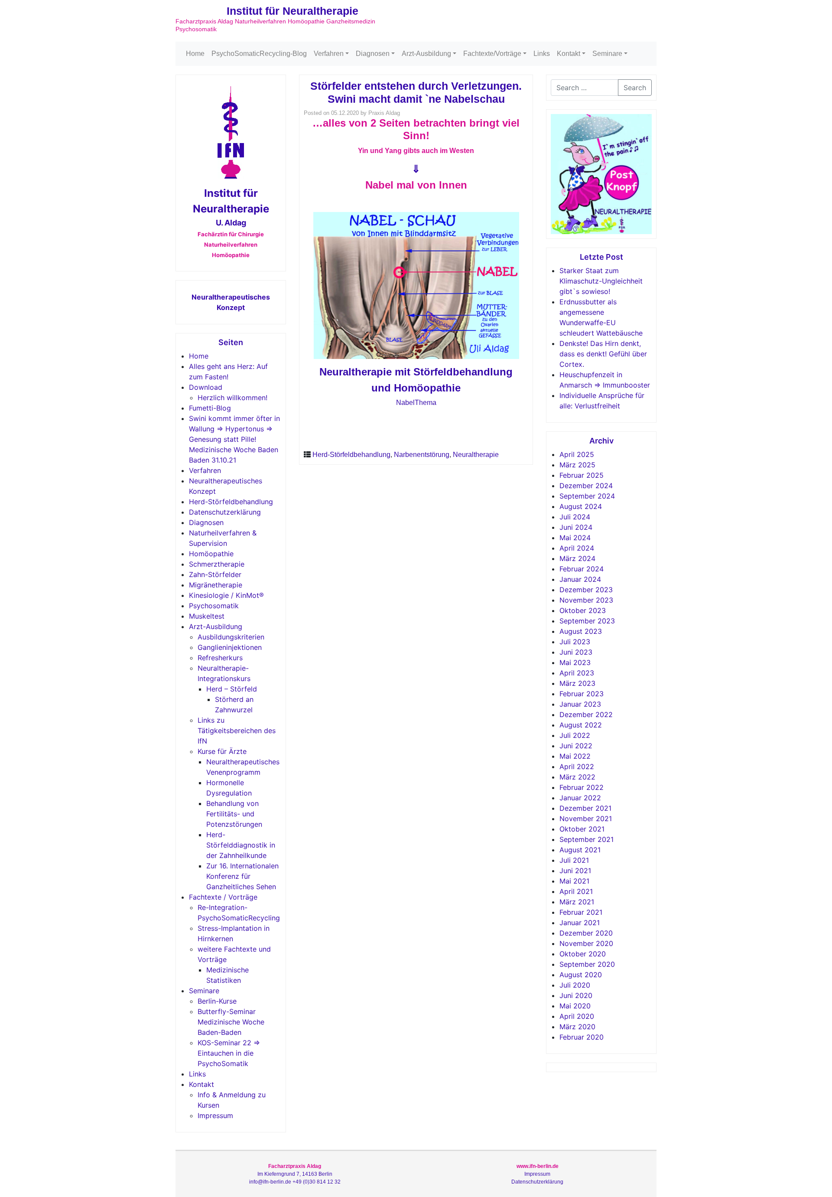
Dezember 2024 (586, 485)
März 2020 (577, 1026)
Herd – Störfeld (231, 689)
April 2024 (576, 548)
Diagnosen (373, 53)
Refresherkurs (220, 657)
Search (635, 87)
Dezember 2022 (586, 714)
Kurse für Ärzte (222, 751)
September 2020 (587, 964)
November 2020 (586, 943)
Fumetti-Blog (210, 408)
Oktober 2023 (582, 610)
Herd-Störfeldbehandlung (231, 501)
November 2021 (585, 818)
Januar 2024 (580, 579)
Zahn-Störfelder (215, 574)
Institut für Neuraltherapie (292, 11)
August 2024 (580, 506)
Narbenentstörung (421, 454)
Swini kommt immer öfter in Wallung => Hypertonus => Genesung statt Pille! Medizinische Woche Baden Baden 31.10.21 (234, 439)
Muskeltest (206, 616)
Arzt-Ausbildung (426, 53)
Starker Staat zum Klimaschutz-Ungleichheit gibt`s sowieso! (601, 281)
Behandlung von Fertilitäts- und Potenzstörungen (234, 813)
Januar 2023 (580, 704)
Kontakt (568, 53)
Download (205, 387)
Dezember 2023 (586, 589)
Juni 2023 (575, 652)
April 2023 (576, 673)
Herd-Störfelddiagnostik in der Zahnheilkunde (240, 845)
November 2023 (586, 600)
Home (195, 53)
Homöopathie (211, 553)
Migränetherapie (215, 585)
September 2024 (587, 496)
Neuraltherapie (476, 454)
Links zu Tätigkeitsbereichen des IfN (237, 730)
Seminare (607, 53)
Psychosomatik (214, 605)
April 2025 (576, 454)
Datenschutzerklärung (225, 512)
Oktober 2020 (582, 953)
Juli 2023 (574, 641)
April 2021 (576, 891)
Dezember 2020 (586, 933)
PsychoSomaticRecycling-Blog (259, 53)
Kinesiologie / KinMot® (226, 595)
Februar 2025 (581, 475)
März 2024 (577, 558)
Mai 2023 (575, 662)
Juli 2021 (574, 860)
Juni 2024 (575, 527)
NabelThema (416, 402)
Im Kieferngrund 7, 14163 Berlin (294, 1174)
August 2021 (580, 849)
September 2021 (586, 839)
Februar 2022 (581, 787)
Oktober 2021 (581, 829)
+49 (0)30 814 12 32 (316, 1182)
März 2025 (577, 464)
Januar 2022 (580, 797)
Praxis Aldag (384, 113)
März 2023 (577, 683)
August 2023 (580, 631)
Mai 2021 (574, 881)
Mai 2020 (575, 1005)
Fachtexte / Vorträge (223, 897)
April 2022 (576, 766)
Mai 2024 (575, 537)
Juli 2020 (574, 985)
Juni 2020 (575, 995)
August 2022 (580, 725)
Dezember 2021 (585, 808)
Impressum (215, 1115)
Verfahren (329, 53)
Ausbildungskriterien (231, 637)
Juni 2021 (575, 870)
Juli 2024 (574, 516)
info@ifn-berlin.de (270, 1182)
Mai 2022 (575, 756)
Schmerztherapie (216, 564)
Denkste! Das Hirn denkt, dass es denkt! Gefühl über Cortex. (603, 354)
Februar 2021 (580, 912)
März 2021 (576, 901)
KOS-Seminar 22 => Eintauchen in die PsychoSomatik (229, 1053)
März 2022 (577, 777)
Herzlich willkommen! (232, 397)
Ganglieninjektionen (230, 647)
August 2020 (580, 974)
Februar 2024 (581, 568)
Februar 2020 (581, 1037)
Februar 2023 (581, 693)
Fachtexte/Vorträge (492, 53)
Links (541, 53)
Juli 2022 (574, 735)
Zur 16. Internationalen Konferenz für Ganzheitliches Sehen (242, 876)
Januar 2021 (579, 922)
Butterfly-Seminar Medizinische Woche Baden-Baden (231, 1022)
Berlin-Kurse (217, 1001)
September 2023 (587, 620)
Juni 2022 (575, 745)
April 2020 (576, 1016)
